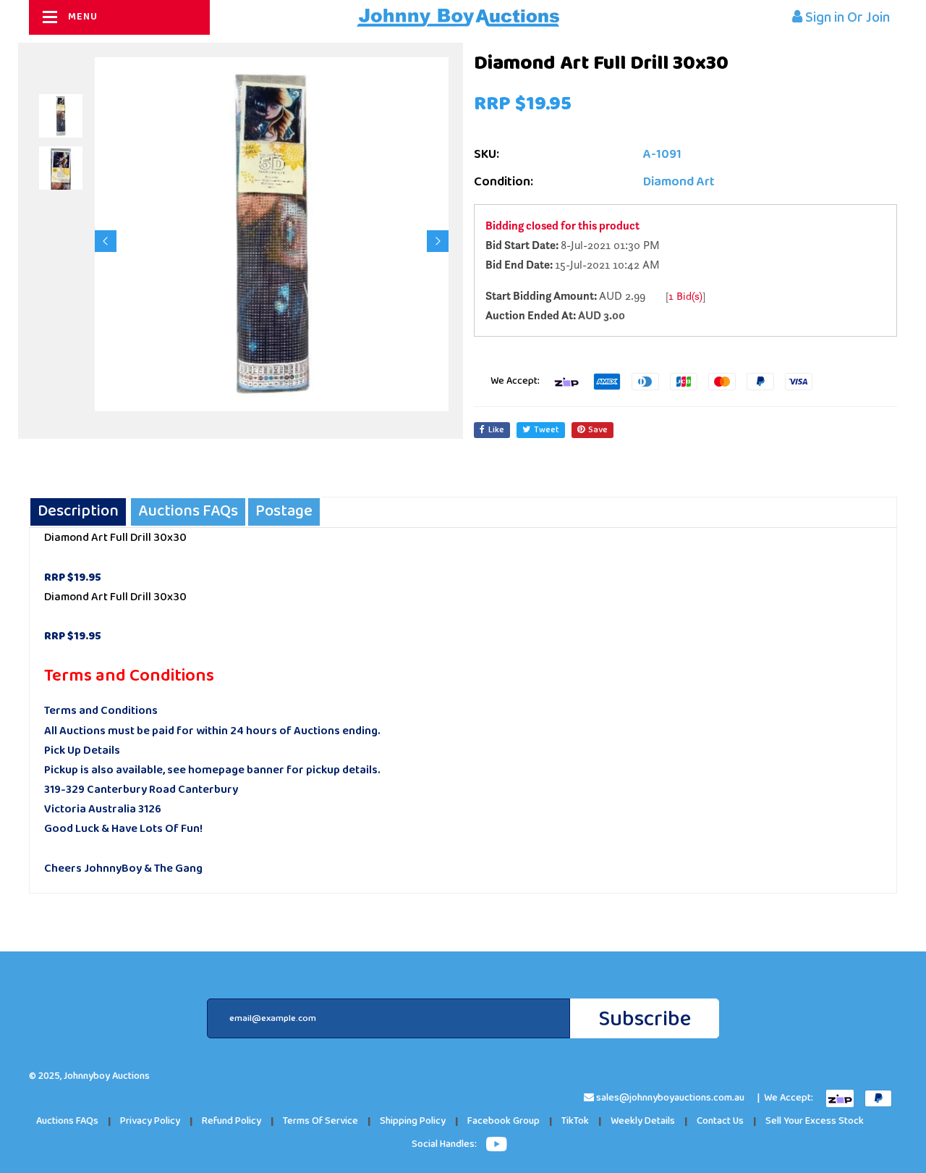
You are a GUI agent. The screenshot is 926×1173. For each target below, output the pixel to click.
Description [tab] (78, 511)
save (598, 429)
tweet (546, 429)
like (496, 429)
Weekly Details (643, 1121)
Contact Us (720, 1121)
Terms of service (320, 1121)
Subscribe (644, 1019)
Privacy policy (150, 1121)
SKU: (486, 154)
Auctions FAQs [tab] (188, 511)
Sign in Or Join (846, 17)
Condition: (503, 182)
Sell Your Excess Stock (814, 1121)
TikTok (575, 1121)
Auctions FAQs (67, 1121)
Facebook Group (503, 1121)
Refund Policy (231, 1121)
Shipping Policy (413, 1121)
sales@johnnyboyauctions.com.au (670, 1098)
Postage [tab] (284, 511)
